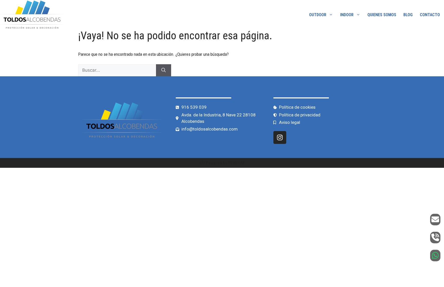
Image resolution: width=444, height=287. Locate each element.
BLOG (408, 14)
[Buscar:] (117, 70)
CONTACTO (430, 14)
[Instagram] (279, 137)
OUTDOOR (317, 14)
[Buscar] (163, 70)
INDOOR (347, 14)
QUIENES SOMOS (381, 14)
